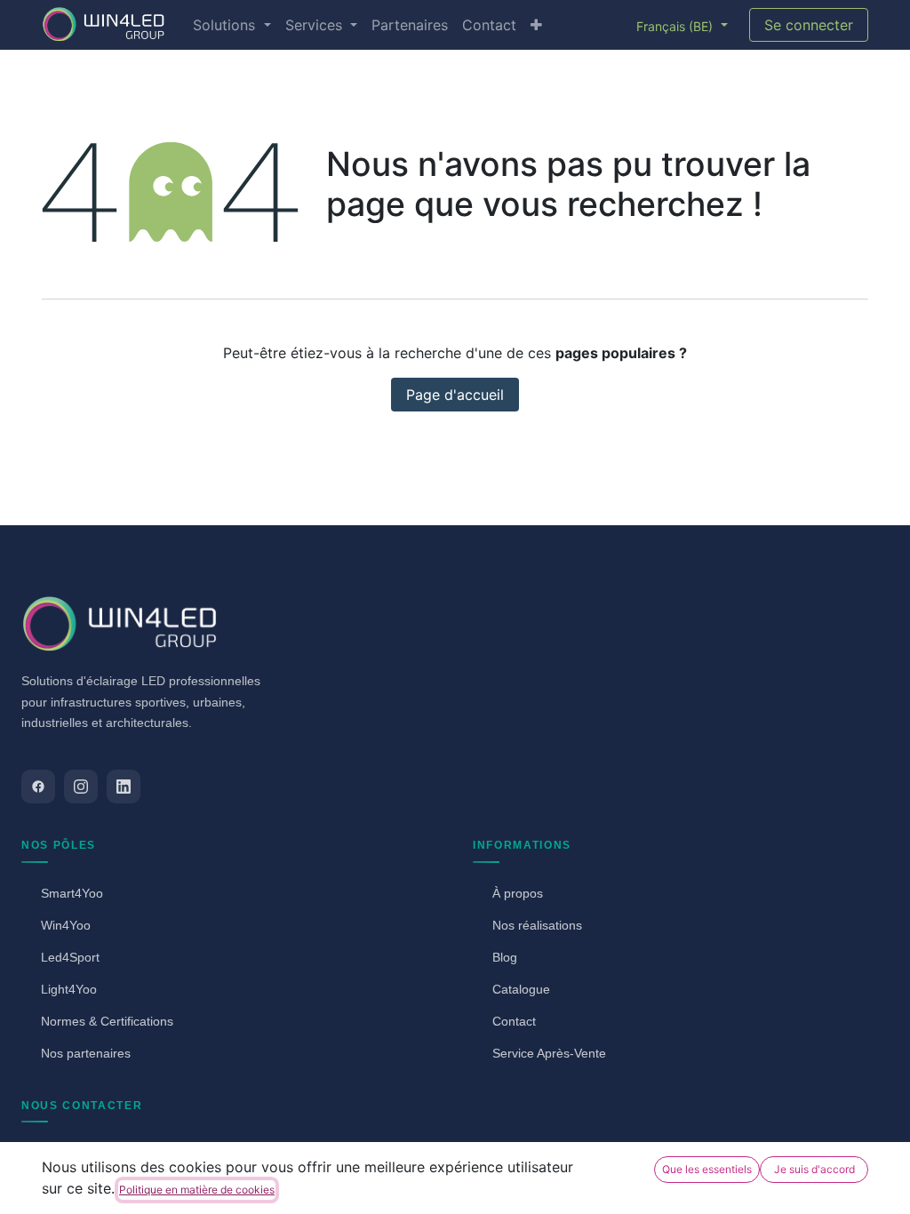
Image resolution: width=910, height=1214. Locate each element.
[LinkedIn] (123, 786)
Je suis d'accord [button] (814, 1169)
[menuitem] (231, 25)
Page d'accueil (455, 394)
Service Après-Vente (549, 1053)
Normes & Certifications (107, 1021)
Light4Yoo (69, 989)
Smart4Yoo (72, 893)
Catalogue (521, 989)
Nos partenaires (86, 1053)
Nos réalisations (537, 925)
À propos (517, 893)
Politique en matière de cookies (197, 1189)
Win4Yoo (66, 925)
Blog (504, 957)
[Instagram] (81, 786)
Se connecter (808, 25)
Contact (514, 1021)
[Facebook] (38, 786)
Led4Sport (70, 957)
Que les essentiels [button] (707, 1169)
